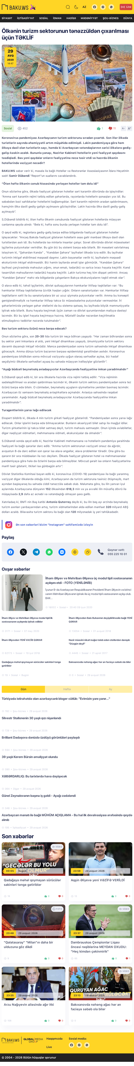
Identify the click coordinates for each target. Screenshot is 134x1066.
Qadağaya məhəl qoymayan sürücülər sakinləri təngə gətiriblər (31, 664)
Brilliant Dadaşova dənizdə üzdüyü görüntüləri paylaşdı (41, 737)
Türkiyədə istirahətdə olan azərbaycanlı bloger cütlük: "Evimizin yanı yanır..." (56, 698)
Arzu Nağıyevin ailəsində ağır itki (29, 1004)
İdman (57, 18)
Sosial (43, 18)
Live (128, 6)
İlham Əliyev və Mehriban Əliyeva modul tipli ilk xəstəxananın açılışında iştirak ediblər (27, 620)
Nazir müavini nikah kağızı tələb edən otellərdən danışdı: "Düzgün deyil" (99, 642)
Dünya (127, 18)
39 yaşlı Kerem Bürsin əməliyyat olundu (30, 757)
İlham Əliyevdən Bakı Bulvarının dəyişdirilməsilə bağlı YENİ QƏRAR (100, 620)
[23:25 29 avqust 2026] (33, 983)
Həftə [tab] (67, 689)
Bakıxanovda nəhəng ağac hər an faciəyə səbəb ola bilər (100, 662)
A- (123, 128)
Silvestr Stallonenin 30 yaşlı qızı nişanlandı (31, 718)
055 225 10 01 (117, 554)
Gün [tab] (23, 689)
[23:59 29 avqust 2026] (100, 858)
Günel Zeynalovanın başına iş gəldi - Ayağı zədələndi (39, 795)
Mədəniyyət (89, 18)
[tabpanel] (67, 762)
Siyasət (7, 18)
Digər (16, 788)
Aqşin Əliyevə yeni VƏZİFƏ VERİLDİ (98, 880)
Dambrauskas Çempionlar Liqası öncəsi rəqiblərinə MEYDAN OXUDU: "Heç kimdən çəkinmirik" (99, 946)
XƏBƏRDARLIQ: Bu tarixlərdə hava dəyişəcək (34, 776)
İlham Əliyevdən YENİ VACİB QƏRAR (22, 640)
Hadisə (71, 18)
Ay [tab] (110, 689)
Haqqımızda (54, 1038)
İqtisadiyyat (25, 18)
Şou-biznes (110, 18)
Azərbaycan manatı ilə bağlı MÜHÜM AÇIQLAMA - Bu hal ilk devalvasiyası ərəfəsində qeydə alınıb (67, 817)
